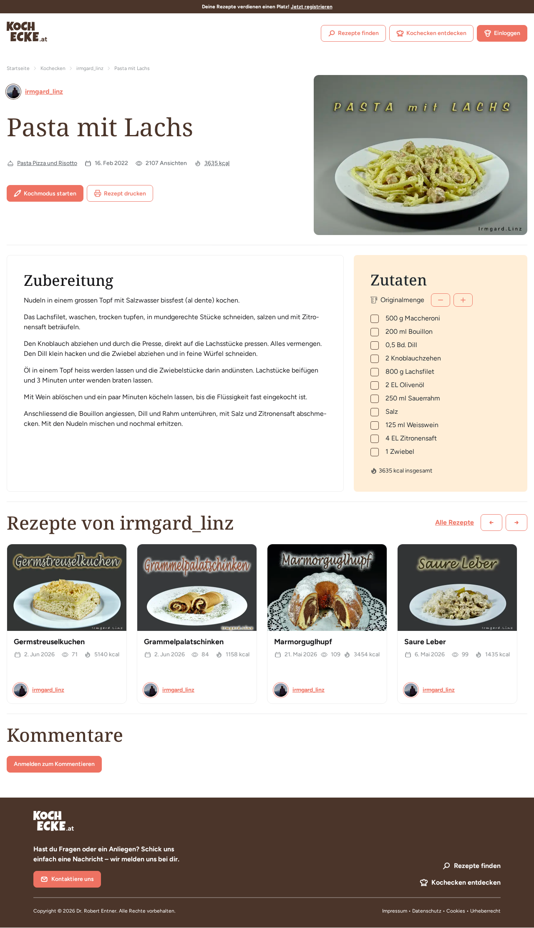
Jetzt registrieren (311, 7)
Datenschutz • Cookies (439, 911)
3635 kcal (216, 163)
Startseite (18, 68)
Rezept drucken (125, 193)
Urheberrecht (485, 911)
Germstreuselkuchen (49, 641)
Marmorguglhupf (303, 641)
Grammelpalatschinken (184, 641)
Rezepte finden (358, 33)
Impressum (394, 911)
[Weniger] (440, 300)
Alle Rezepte (454, 522)
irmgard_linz (89, 68)
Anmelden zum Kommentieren (54, 764)
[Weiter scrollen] (516, 522)
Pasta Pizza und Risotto (47, 163)
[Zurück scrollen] (491, 522)
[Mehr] (463, 300)
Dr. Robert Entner (96, 911)
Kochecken (52, 68)
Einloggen (507, 33)
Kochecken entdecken (436, 33)
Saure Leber (425, 641)
